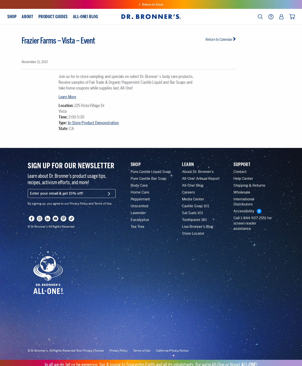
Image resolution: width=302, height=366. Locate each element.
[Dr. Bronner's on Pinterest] (63, 219)
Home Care (140, 192)
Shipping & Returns (249, 185)
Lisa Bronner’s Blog (197, 226)
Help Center (243, 178)
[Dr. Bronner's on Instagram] (40, 219)
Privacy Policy (118, 350)
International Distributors (243, 202)
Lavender (138, 213)
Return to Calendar (219, 39)
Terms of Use (141, 350)
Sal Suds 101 (192, 213)
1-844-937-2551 (253, 218)
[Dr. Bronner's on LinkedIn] (48, 219)
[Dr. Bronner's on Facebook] (32, 219)
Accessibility (243, 211)
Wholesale (241, 192)
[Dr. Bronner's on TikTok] (71, 219)
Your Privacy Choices (90, 350)
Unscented (139, 206)
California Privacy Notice (172, 350)
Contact (240, 171)
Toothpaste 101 (194, 219)
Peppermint (140, 199)
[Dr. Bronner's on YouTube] (55, 219)
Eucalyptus (140, 219)
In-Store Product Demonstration (93, 122)
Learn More (67, 97)
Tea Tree (137, 226)
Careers (188, 192)
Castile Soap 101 (195, 206)
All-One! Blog (192, 185)
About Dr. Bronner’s (198, 171)
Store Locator (193, 233)
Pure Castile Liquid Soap (151, 171)
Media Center (193, 199)
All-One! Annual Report (201, 178)
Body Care (139, 185)
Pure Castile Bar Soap (148, 178)
